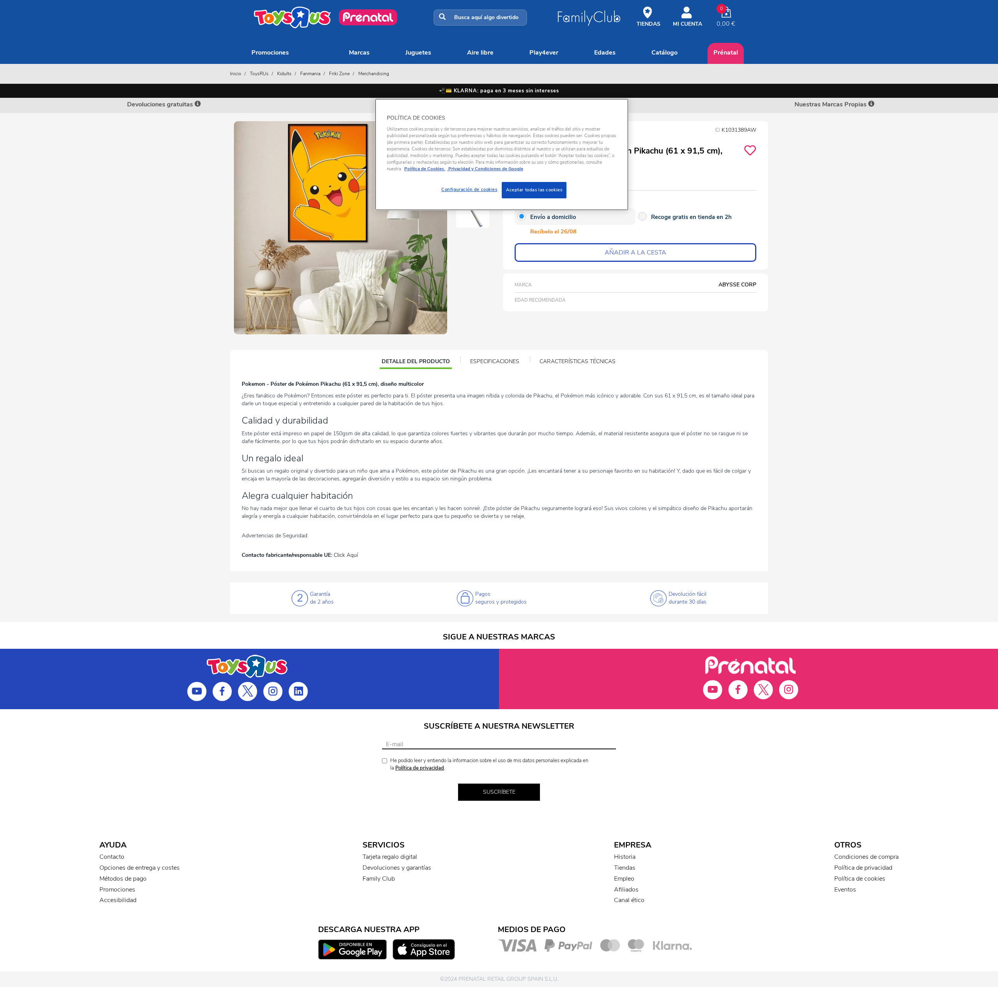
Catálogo (664, 52)
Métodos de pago (123, 878)
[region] (501, 154)
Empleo (624, 878)
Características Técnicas (578, 361)
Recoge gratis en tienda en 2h (691, 217)
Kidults (284, 74)
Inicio (235, 74)
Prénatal (725, 52)
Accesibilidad (117, 900)
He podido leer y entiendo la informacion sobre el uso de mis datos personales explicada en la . (489, 764)
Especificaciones (494, 361)
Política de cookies (859, 878)
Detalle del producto (415, 362)
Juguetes (418, 52)
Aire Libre (480, 52)
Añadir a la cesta (635, 252)
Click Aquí (346, 555)
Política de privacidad (419, 768)
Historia (624, 857)
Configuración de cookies (469, 189)
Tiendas (624, 867)
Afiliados (626, 889)
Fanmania (310, 74)
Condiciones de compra (866, 857)
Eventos (845, 889)
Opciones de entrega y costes (139, 867)
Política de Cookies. (424, 169)
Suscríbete (499, 792)
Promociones (270, 52)
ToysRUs (259, 74)
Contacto (111, 857)
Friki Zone (339, 74)
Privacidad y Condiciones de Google (485, 169)
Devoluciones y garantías (397, 867)
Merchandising (373, 74)
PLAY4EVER (543, 52)
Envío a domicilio (553, 217)
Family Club (379, 878)
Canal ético (629, 900)
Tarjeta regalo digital (390, 857)
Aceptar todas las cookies (534, 190)
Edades (605, 52)
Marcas (359, 52)
